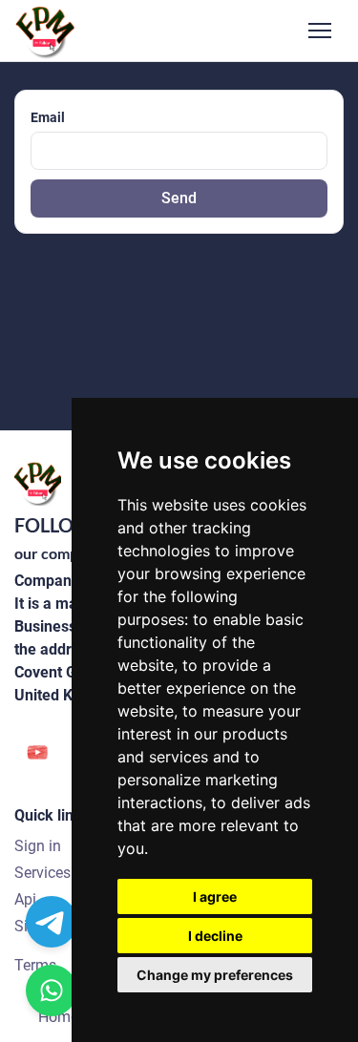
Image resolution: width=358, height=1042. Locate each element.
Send (179, 198)
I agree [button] (215, 896)
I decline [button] (215, 935)
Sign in (37, 846)
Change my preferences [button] (215, 975)
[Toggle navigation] (320, 30)
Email (48, 117)
